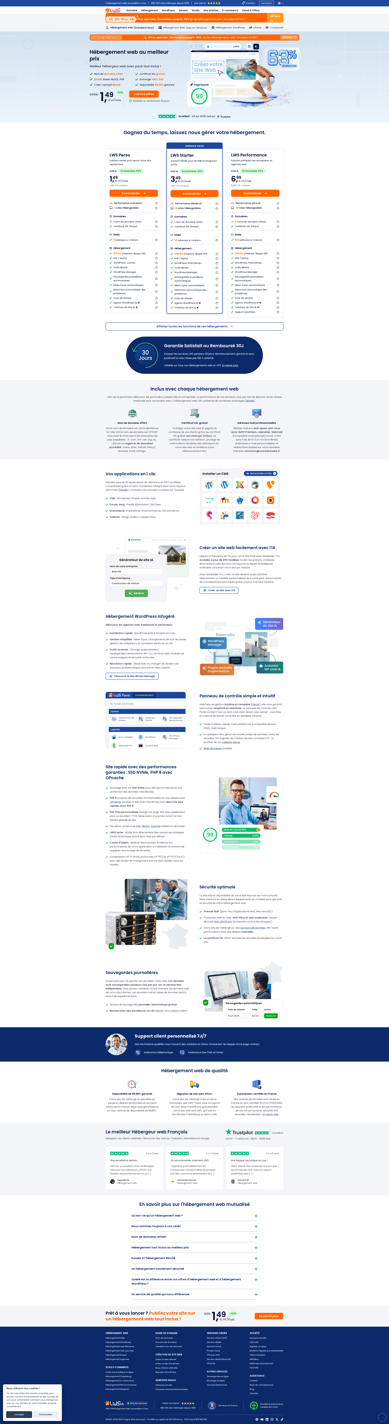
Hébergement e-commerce (120, 1380)
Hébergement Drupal (116, 1355)
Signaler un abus (258, 1346)
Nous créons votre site (166, 1367)
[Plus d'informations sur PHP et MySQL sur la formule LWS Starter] (217, 258)
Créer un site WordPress (167, 1363)
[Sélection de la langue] (280, 3)
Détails (275, 16)
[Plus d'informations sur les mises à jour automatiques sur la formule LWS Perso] (156, 285)
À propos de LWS (258, 1338)
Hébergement (149, 10)
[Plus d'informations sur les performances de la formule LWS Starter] (217, 204)
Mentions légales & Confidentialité (266, 1350)
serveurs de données (252, 928)
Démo (255, 704)
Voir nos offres (144, 94)
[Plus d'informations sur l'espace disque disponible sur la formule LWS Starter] (217, 254)
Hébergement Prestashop (119, 1376)
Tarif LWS (254, 1367)
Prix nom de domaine (166, 1342)
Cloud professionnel (217, 1384)
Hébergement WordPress (118, 1342)
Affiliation (254, 1359)
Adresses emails (163, 1385)
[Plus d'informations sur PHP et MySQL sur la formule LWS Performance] (278, 258)
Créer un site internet (165, 1359)
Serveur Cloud (214, 1346)
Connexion (266, 3)
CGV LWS (254, 1342)
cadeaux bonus (231, 742)
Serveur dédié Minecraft (219, 1359)
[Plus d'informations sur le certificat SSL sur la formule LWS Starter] (217, 227)
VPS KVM (211, 1363)
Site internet (211, 10)
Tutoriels (254, 1393)
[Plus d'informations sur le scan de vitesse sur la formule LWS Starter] (217, 298)
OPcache (115, 802)
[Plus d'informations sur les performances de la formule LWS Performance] (278, 203)
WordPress (168, 10)
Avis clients (200, 3)
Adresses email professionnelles (171, 1389)
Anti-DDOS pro (223, 921)
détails (250, 401)
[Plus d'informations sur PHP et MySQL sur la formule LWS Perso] (156, 258)
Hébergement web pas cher (120, 1350)
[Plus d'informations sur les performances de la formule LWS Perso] (156, 203)
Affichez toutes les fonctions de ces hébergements (191, 326)
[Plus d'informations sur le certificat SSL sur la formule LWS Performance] (278, 226)
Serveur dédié (214, 1342)
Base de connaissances (262, 1384)
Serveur (183, 10)
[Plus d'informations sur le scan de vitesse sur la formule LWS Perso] (156, 298)
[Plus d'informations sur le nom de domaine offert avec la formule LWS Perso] (156, 222)
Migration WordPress (165, 1372)
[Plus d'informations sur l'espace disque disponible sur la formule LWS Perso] (156, 253)
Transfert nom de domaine (168, 1346)
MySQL (146, 826)
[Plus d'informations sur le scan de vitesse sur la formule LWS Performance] (278, 298)
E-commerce (230, 10)
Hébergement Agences (117, 1359)
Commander (131, 193)
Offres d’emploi (257, 1355)
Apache (155, 826)
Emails (196, 10)
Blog (252, 1389)
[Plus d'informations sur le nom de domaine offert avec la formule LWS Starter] (217, 222)
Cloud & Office (251, 10)
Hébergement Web (115, 1338)
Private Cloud (213, 1350)
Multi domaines (213, 748)
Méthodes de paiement (261, 1363)
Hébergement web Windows (120, 1346)
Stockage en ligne (216, 1380)
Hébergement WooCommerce (121, 1384)
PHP (138, 826)
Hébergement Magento (117, 1389)
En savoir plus (230, 365)
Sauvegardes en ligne (218, 1376)
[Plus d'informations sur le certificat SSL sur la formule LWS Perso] (156, 226)
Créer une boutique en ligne (119, 1372)
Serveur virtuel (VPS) (217, 1338)
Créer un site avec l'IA (221, 590)
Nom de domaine (164, 1338)
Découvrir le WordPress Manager (134, 676)
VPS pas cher (213, 1355)
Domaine (131, 10)
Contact (250, 3)
